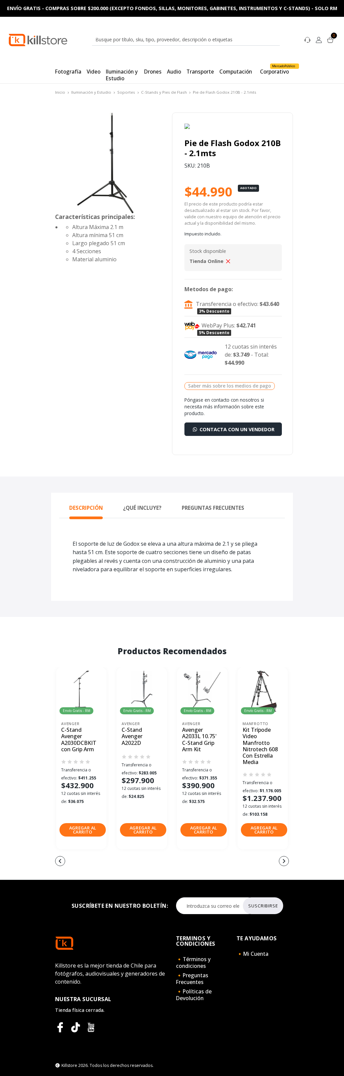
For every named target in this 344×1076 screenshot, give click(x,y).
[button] (82, 830)
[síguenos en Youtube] (91, 1027)
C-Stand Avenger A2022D (132, 736)
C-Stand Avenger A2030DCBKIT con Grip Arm (78, 740)
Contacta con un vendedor (236, 429)
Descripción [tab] (86, 507)
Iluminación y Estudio (91, 92)
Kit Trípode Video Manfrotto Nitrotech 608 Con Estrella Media (260, 746)
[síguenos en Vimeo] (76, 1027)
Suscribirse (263, 906)
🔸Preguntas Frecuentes (192, 978)
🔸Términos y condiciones (193, 962)
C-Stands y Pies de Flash (164, 92)
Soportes (126, 92)
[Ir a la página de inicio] (38, 39)
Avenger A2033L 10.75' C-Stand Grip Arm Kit (199, 740)
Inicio (60, 92)
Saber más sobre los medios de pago (229, 386)
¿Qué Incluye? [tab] (142, 507)
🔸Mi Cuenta (252, 953)
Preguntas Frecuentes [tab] (213, 507)
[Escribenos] (307, 39)
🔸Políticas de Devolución (194, 994)
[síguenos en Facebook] (60, 1027)
